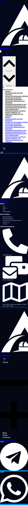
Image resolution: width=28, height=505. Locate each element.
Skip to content (3, 0)
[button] (2, 152)
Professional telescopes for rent (15, 106)
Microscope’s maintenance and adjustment (15, 102)
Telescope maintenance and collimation (14, 115)
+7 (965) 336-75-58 (8, 440)
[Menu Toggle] (0, 51)
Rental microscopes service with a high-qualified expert (16, 108)
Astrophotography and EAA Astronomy (14, 93)
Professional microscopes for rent (16, 104)
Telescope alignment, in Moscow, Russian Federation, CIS (15, 111)
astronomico (4, 49)
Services (7, 91)
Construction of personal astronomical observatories (13, 98)
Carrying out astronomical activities (16, 96)
